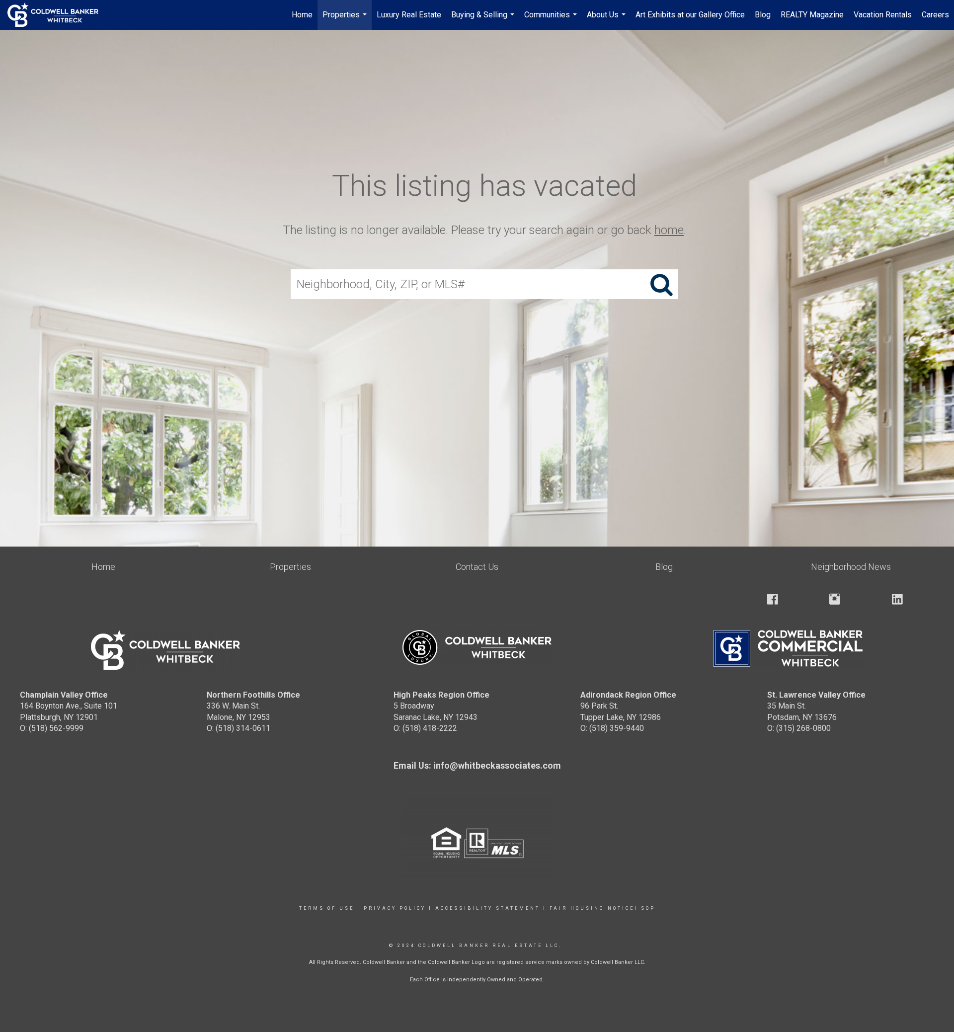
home (669, 230)
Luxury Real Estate (409, 14)
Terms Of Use (326, 908)
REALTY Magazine (812, 14)
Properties (345, 20)
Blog (763, 14)
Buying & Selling (484, 20)
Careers (935, 14)
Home (302, 14)
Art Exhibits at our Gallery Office (690, 14)
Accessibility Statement (487, 908)
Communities (551, 20)
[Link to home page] (57, 15)
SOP (648, 908)
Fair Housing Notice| (594, 908)
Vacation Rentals (883, 14)
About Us (607, 20)
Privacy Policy (395, 908)
